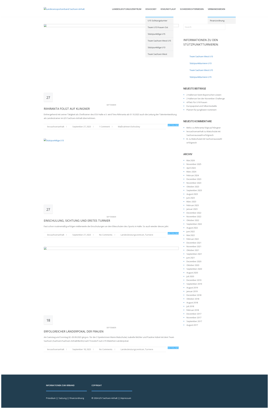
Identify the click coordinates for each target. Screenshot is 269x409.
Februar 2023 (192, 205)
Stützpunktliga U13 (156, 47)
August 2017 (192, 325)
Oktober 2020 (192, 265)
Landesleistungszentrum (126, 9)
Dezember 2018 (193, 295)
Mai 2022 (190, 235)
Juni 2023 (190, 197)
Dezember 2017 (193, 313)
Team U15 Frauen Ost (158, 27)
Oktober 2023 (192, 186)
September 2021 (194, 254)
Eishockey (151, 9)
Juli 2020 (190, 276)
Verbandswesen (216, 9)
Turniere (149, 234)
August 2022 (192, 227)
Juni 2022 (190, 231)
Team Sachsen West (157, 54)
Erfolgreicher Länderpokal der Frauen (74, 331)
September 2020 (194, 268)
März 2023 (191, 201)
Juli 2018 (190, 306)
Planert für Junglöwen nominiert (201, 109)
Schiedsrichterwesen (192, 9)
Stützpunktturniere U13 (201, 63)
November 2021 (193, 246)
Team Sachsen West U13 (201, 56)
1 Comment (104, 126)
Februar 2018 (192, 310)
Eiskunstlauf (168, 9)
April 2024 (191, 167)
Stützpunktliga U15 (156, 34)
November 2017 (193, 317)
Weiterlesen (173, 125)
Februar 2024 (192, 175)
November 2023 (193, 182)
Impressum (125, 398)
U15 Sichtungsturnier (157, 20)
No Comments (105, 234)
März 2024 (191, 171)
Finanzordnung (217, 20)
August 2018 (192, 302)
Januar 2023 (192, 209)
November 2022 (193, 216)
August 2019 (192, 287)
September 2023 (194, 190)
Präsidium (51, 398)
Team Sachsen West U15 (159, 40)
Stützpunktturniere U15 (201, 77)
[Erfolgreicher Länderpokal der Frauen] (111, 278)
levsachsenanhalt (55, 126)
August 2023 (192, 194)
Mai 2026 (190, 160)
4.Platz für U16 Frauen (196, 102)
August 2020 (192, 272)
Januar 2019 (192, 291)
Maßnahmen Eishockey (129, 126)
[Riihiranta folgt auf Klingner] (111, 55)
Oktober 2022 (192, 220)
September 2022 (194, 224)
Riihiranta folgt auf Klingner (67, 109)
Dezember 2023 (193, 179)
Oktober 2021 (192, 250)
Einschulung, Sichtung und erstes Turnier (77, 220)
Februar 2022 (192, 239)
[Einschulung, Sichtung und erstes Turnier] (111, 169)
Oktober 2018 (192, 298)
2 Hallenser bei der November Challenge (205, 98)
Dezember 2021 (193, 242)
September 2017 (194, 321)
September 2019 (194, 283)
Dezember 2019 (193, 280)
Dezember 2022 (193, 212)
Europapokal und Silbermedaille (201, 106)
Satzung (62, 398)
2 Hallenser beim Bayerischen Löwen (203, 94)
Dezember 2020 (193, 261)
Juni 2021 (190, 257)
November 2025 (193, 164)
